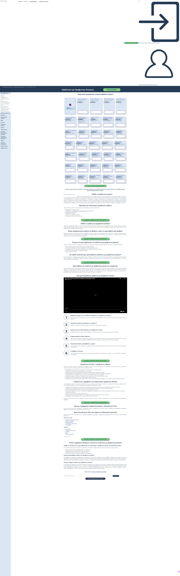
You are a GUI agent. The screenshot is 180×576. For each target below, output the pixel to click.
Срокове (67, 431)
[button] (25, 1)
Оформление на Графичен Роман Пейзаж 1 (95, 176)
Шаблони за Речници (5, 111)
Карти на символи (70, 421)
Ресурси (20, 1)
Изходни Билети (4, 101)
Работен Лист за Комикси (94, 118)
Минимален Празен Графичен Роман (120, 176)
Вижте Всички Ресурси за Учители (95, 478)
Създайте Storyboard (131, 42)
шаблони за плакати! (104, 414)
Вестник (2, 95)
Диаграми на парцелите (71, 423)
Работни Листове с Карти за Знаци (5, 107)
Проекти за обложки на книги (72, 419)
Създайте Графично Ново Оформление (112, 90)
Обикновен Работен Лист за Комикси (96, 153)
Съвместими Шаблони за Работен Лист (5, 109)
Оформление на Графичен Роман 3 (94, 165)
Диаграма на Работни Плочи (5, 99)
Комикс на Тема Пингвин (68, 165)
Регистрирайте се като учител (152, 42)
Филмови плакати (70, 434)
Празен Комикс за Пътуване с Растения (120, 153)
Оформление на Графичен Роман (119, 118)
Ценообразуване (33, 1)
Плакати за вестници (71, 430)
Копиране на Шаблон (83, 101)
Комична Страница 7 (94, 99)
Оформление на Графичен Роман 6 (81, 176)
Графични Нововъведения (4, 97)
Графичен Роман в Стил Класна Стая (108, 153)
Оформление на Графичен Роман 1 (106, 165)
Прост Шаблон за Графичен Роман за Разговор (82, 118)
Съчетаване (68, 424)
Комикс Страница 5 (120, 99)
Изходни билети (69, 422)
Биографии (68, 429)
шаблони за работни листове (90, 414)
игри (67, 432)
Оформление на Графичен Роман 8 (80, 142)
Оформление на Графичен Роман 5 (69, 176)
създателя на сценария (94, 465)
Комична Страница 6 (108, 99)
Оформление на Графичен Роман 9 (93, 142)
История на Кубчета (5, 102)
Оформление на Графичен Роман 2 (81, 165)
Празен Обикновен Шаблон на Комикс (83, 153)
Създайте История (43, 1)
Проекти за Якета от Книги (5, 104)
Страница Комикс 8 (82, 99)
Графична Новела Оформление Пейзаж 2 (107, 176)
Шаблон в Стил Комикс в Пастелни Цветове (108, 118)
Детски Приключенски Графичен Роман (70, 118)
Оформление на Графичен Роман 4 (118, 165)
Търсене (115, 475)
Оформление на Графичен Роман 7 (69, 142)
